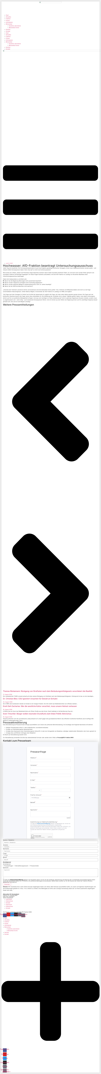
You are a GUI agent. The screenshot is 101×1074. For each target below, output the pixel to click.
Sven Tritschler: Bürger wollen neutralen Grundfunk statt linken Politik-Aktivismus (37, 714)
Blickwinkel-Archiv (14, 27)
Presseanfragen (8, 865)
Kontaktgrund (6, 864)
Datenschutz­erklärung (16, 879)
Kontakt (8, 31)
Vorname (5, 845)
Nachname (6, 848)
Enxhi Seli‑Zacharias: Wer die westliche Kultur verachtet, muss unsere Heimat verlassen (40, 706)
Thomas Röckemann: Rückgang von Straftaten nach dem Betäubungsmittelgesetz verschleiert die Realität (47, 691)
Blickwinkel (9, 24)
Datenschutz (9, 901)
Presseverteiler (34, 865)
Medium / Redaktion (8, 840)
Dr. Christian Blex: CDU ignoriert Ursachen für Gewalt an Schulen (30, 699)
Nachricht (5, 867)
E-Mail (5, 853)
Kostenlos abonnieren (15, 26)
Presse (8, 20)
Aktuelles (8, 17)
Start (7, 15)
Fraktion (8, 18)
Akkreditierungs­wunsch (21, 865)
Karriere (8, 29)
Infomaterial (9, 22)
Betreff (5, 857)
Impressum (9, 899)
